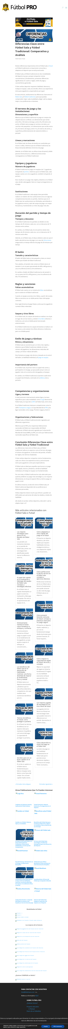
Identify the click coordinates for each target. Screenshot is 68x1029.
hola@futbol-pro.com (28, 992)
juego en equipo (43, 357)
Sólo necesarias (57, 1026)
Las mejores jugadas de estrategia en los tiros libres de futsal (44, 704)
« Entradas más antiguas (23, 784)
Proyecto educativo (33, 1007)
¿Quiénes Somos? (32, 1003)
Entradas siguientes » (46, 784)
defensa (42, 378)
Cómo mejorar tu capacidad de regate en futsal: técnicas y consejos (44, 661)
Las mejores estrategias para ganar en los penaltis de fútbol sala (23, 535)
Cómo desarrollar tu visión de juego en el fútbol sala (44, 744)
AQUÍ (36, 996)
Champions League (25, 408)
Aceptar (46, 1026)
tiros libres (41, 319)
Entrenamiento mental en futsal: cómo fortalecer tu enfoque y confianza (24, 625)
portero (26, 172)
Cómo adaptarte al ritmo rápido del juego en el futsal (43, 533)
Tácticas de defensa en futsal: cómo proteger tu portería (24, 719)
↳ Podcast (31, 1009)
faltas (41, 290)
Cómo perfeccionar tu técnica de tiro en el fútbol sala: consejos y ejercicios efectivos (44, 575)
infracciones (47, 240)
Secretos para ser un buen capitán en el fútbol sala (24, 759)
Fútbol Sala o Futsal (20, 58)
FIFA (46, 408)
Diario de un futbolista (34, 1011)
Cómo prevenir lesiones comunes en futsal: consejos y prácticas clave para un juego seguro (44, 618)
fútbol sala (18, 97)
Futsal (51, 66)
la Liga (42, 399)
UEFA (33, 402)
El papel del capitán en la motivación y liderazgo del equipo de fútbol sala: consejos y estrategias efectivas (24, 582)
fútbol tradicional (30, 97)
